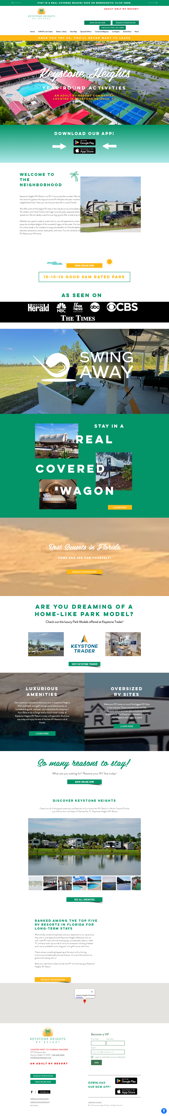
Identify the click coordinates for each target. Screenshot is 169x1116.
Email (93, 1048)
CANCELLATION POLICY (40, 1102)
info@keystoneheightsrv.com (40, 1057)
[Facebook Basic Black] (31, 1092)
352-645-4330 (58, 1055)
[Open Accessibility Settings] (164, 1111)
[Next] (153, 2)
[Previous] (16, 2)
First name (95, 1039)
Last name (110, 1039)
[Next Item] (137, 847)
